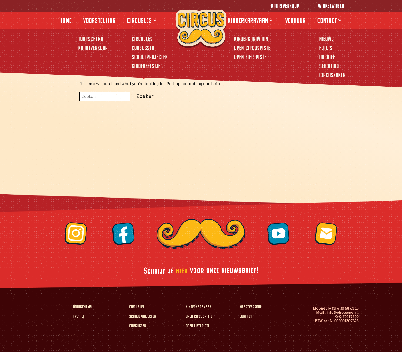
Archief (327, 56)
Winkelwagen (331, 6)
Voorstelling (99, 20)
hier (182, 270)
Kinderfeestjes (147, 65)
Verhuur (295, 20)
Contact (327, 20)
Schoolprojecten (150, 56)
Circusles (139, 20)
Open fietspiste (250, 56)
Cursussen (143, 47)
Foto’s (325, 47)
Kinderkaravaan (248, 20)
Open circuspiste (252, 47)
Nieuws (326, 38)
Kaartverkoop (285, 6)
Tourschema (90, 38)
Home (65, 20)
